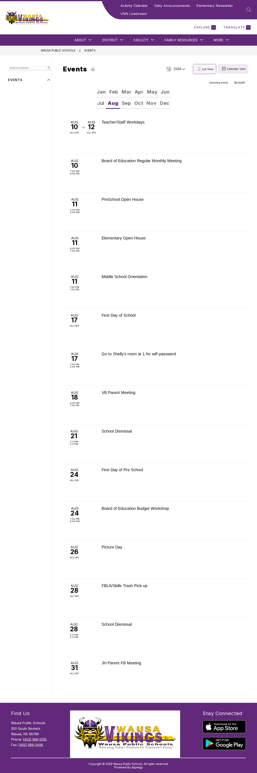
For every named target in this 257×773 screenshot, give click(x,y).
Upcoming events (218, 82)
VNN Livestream (133, 14)
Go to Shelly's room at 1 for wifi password (139, 354)
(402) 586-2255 (35, 739)
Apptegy (137, 767)
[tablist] (133, 92)
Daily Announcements (172, 6)
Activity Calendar (134, 6)
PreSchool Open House (123, 199)
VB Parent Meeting (118, 393)
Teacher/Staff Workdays (123, 122)
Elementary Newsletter (214, 6)
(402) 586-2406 (30, 745)
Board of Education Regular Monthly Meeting (142, 161)
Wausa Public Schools (58, 50)
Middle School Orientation (124, 277)
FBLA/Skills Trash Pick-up (124, 586)
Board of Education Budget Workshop (135, 508)
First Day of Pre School (122, 470)
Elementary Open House (124, 238)
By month (240, 82)
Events (90, 50)
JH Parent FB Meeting (121, 663)
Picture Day (112, 547)
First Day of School (119, 315)
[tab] (101, 92)
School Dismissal (117, 431)
